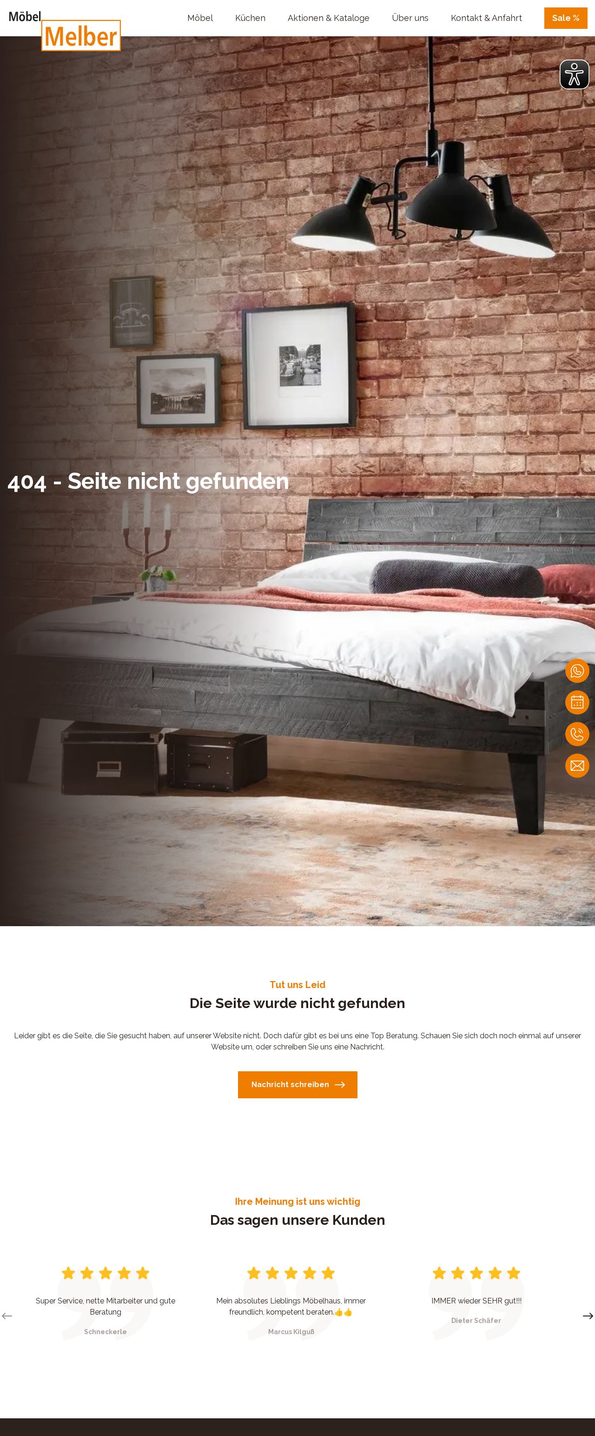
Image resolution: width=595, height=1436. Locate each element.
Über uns (410, 18)
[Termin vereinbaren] (577, 702)
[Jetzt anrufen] (577, 734)
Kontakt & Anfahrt (486, 18)
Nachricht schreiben (290, 1084)
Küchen (250, 18)
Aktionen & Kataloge (329, 18)
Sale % (566, 18)
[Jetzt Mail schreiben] (577, 766)
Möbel (200, 18)
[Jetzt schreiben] (577, 671)
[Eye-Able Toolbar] (574, 74)
